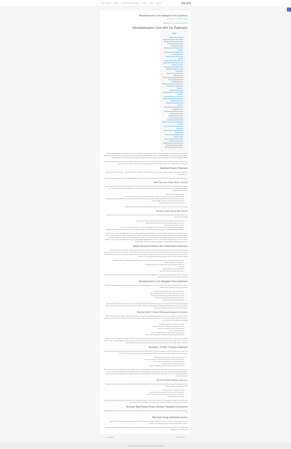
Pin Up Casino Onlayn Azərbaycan (130, 3)
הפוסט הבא (109, 437)
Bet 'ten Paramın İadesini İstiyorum (173, 60)
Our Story (144, 3)
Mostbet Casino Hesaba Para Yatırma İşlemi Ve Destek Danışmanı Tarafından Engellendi (173, 79)
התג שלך (186, 3)
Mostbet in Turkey (183, 19)
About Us (158, 3)
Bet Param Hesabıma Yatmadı (175, 119)
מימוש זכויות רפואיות (106, 3)
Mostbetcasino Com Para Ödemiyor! (173, 143)
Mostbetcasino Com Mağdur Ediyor (173, 67)
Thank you (116, 3)
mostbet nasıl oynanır (168, 237)
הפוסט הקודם (181, 437)
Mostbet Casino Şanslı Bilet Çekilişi (173, 41)
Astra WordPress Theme (141, 446)
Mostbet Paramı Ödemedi (176, 37)
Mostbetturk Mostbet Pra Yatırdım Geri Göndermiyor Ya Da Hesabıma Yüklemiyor (172, 86)
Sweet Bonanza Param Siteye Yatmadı (173, 39)
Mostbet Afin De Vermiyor (176, 90)
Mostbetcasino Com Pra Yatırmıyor (173, 96)
